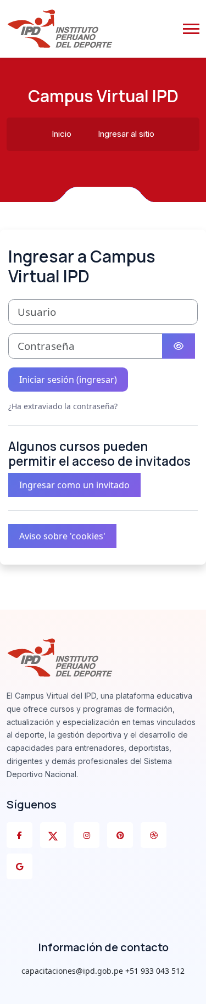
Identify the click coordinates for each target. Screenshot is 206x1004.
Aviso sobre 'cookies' (62, 536)
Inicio (61, 134)
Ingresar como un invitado (74, 485)
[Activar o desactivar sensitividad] (178, 346)
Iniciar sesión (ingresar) (68, 379)
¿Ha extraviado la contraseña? (63, 406)
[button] (191, 29)
